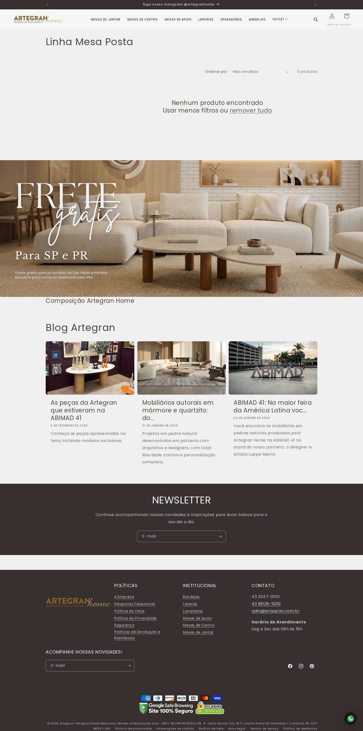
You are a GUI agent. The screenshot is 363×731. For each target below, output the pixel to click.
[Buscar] (316, 19)
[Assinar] (220, 536)
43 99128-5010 (266, 604)
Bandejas (191, 596)
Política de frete (129, 611)
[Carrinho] (346, 16)
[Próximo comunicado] (315, 4)
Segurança (124, 625)
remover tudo (251, 110)
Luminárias (193, 611)
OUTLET (278, 19)
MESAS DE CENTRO (142, 19)
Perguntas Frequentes (134, 603)
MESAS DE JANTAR (106, 19)
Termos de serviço (264, 729)
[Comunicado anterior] (47, 4)
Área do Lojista (339, 24)
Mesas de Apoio (197, 618)
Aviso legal (236, 729)
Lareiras (190, 603)
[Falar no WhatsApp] (351, 719)
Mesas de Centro (199, 625)
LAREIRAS (206, 19)
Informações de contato (175, 729)
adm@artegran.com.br (276, 611)
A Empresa (124, 596)
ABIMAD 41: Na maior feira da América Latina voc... (273, 406)
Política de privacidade (133, 729)
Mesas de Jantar (198, 632)
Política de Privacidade (135, 618)
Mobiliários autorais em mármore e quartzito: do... (178, 410)
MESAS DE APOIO (178, 19)
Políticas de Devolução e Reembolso (137, 634)
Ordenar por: (216, 71)
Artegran (67, 723)
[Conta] (331, 16)
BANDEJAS (257, 19)
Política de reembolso (300, 729)
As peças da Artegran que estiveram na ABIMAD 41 (84, 410)
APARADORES (231, 19)
